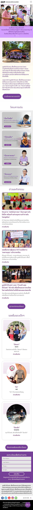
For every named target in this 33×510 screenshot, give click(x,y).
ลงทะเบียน (16, 474)
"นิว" (16, 387)
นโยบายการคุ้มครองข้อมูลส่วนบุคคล (11, 502)
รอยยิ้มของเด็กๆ (17, 315)
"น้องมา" (16, 344)
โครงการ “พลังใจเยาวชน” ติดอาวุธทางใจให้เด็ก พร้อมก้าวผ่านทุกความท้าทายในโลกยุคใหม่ (16, 214)
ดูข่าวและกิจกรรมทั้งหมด (16, 306)
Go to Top (26, 498)
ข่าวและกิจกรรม (16, 189)
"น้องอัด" (16, 427)
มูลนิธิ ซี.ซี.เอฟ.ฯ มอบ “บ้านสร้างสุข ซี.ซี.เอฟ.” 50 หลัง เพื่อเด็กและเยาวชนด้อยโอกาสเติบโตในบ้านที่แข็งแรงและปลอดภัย (16, 288)
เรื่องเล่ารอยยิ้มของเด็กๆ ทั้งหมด (16, 447)
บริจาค (28, 505)
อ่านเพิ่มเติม (5, 227)
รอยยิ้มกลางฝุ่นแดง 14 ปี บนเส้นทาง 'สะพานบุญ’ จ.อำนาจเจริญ (14, 251)
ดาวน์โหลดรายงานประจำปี (12, 96)
